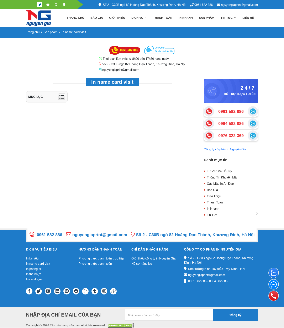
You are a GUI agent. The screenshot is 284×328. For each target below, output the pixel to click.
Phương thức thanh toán (95, 263)
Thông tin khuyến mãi (222, 177)
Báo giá (96, 17)
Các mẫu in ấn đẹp (220, 183)
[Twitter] (39, 4)
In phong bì (33, 269)
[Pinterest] (64, 4)
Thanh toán (162, 17)
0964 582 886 (231, 123)
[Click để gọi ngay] (209, 111)
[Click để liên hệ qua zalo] (253, 111)
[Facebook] (31, 4)
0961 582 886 (203, 4)
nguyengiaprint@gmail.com (239, 4)
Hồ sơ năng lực (142, 263)
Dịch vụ (137, 17)
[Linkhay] (113, 291)
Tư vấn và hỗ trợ (219, 171)
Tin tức (227, 17)
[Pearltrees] (85, 291)
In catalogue (34, 279)
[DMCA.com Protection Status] (121, 325)
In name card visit (38, 263)
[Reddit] (76, 291)
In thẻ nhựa (33, 274)
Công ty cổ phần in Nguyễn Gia (225, 149)
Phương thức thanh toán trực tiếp (101, 258)
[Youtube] (47, 4)
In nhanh (186, 17)
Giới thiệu (117, 17)
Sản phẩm (206, 17)
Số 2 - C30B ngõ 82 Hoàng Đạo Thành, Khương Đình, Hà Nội (144, 4)
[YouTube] (48, 291)
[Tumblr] (94, 291)
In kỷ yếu (32, 258)
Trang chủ (75, 17)
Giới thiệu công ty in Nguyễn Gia (153, 258)
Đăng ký (235, 315)
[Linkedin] (55, 4)
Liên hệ (248, 17)
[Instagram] (104, 291)
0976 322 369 (231, 135)
